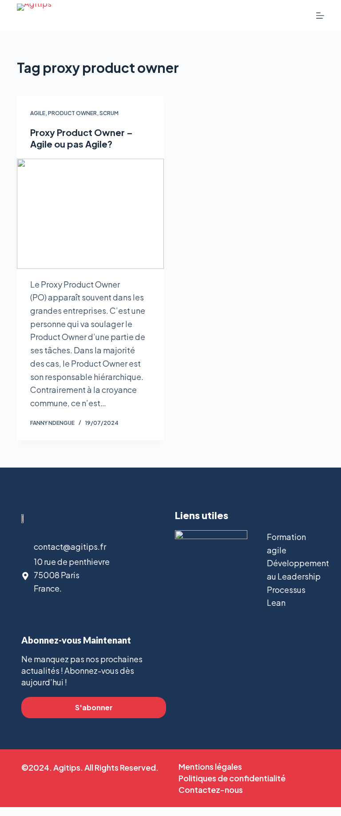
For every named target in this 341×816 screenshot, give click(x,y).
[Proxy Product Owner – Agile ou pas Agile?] (90, 214)
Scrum (109, 113)
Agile (37, 113)
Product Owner (72, 113)
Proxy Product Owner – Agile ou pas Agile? (81, 138)
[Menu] (320, 16)
